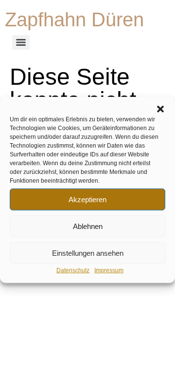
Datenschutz (72, 270)
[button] (160, 109)
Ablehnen (88, 226)
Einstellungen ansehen (87, 252)
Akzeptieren (87, 199)
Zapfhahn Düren (74, 19)
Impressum (108, 270)
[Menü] (21, 42)
